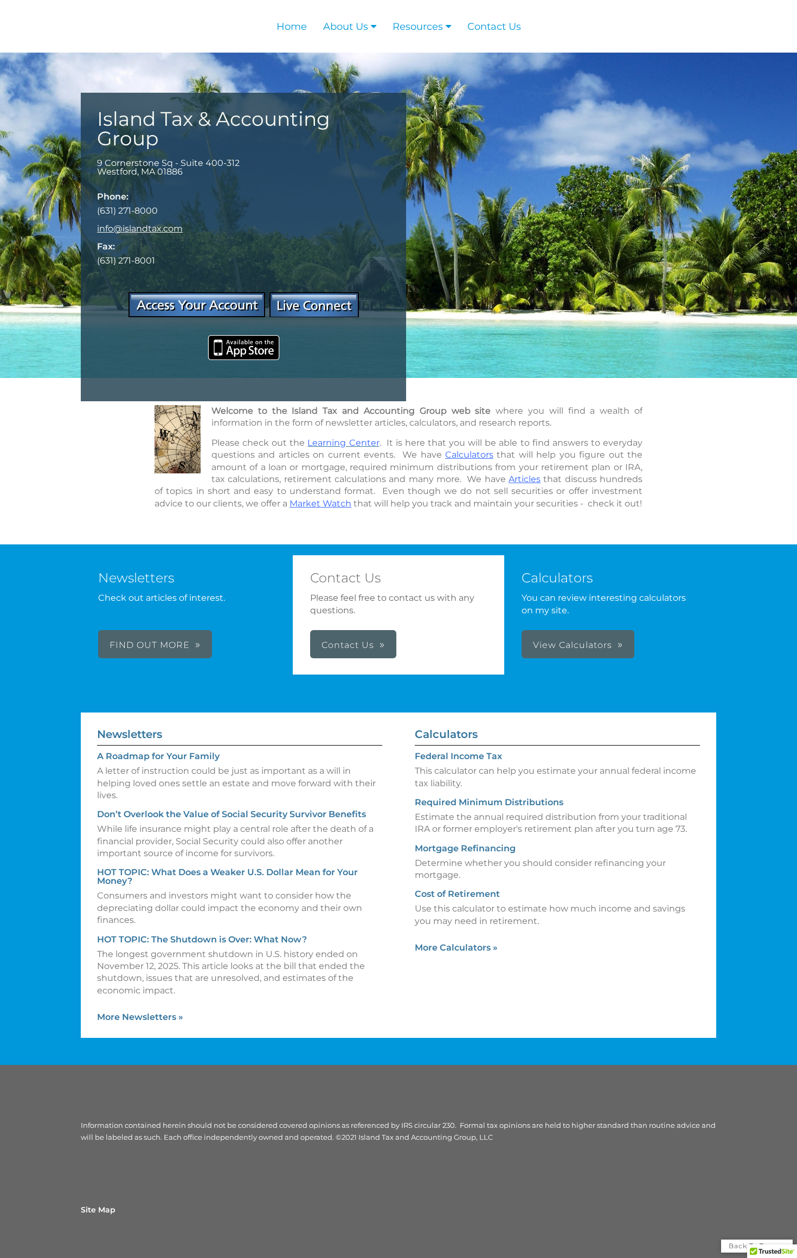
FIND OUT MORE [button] (150, 645)
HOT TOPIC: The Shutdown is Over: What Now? (202, 939)
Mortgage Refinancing (465, 848)
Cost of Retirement (457, 894)
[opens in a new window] (196, 314)
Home (292, 27)
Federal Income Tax (458, 756)
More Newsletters (140, 1017)
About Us (345, 27)
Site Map (98, 1210)
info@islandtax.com (140, 228)
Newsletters (129, 734)
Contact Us (494, 27)
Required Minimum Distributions (489, 802)
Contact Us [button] (348, 645)
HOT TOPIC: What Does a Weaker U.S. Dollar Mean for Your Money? (227, 876)
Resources (418, 27)
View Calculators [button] (572, 645)
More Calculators (456, 947)
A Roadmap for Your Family (158, 756)
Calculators (446, 734)
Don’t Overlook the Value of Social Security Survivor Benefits (231, 814)
